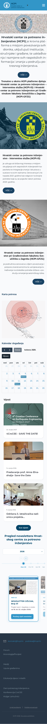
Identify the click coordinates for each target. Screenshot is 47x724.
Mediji (6, 664)
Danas (17, 350)
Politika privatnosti (31, 707)
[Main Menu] (44, 5)
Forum (6, 650)
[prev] (4, 350)
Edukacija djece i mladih (14, 678)
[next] (9, 350)
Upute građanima (11, 668)
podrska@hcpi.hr (33, 641)
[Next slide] (26, 558)
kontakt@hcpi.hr (16, 641)
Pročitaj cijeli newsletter (22, 616)
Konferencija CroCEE (12, 692)
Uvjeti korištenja (15, 707)
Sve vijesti (23, 528)
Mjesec (6, 356)
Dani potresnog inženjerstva (16, 688)
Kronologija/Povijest (12, 654)
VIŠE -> (23, 75)
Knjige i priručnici (11, 696)
